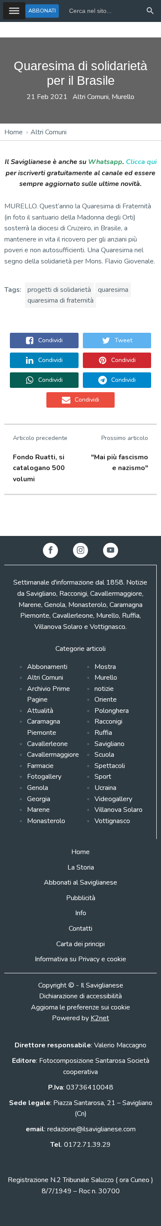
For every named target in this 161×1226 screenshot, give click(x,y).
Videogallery (113, 799)
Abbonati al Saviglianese (80, 882)
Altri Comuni (91, 97)
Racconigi (108, 721)
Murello (123, 97)
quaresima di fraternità (60, 300)
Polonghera (111, 710)
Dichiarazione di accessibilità (80, 996)
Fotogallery (44, 776)
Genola (37, 788)
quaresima (113, 289)
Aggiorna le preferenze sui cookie (80, 1007)
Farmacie (40, 766)
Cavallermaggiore (53, 754)
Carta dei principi (80, 944)
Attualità (40, 710)
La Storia (80, 867)
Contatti (80, 928)
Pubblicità (80, 898)
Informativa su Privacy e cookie (80, 959)
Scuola (104, 754)
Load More (80, 515)
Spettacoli (109, 766)
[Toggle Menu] (14, 11)
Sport (102, 776)
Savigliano (109, 744)
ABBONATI (42, 10)
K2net (100, 1018)
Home (13, 132)
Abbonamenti (47, 667)
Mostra (105, 667)
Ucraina (105, 788)
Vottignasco (112, 821)
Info (80, 913)
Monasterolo (46, 821)
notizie (104, 688)
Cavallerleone (47, 744)
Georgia (38, 799)
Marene (38, 809)
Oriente (105, 699)
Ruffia (103, 732)
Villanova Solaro (118, 809)
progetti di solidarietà (59, 289)
